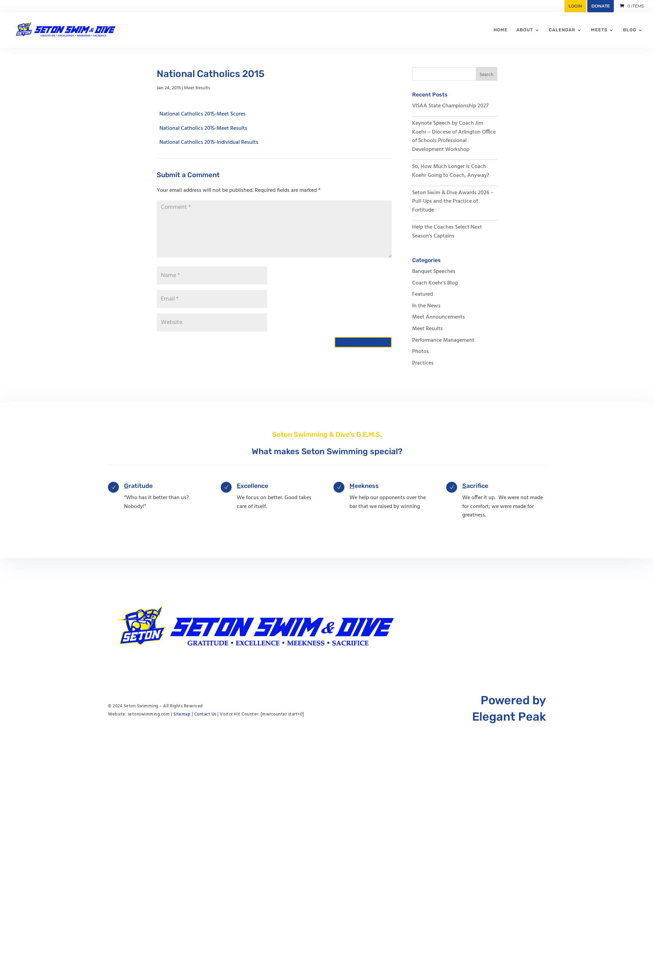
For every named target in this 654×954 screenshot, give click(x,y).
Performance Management (443, 340)
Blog (629, 30)
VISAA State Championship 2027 (450, 106)
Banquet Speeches (433, 271)
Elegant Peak (509, 717)
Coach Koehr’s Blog (435, 283)
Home (501, 30)
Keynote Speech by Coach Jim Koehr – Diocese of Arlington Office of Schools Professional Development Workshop (454, 136)
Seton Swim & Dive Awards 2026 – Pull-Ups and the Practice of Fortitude (453, 201)
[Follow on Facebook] (526, 626)
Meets (599, 30)
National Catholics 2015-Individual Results (208, 142)
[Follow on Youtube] (513, 626)
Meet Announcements (438, 317)
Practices (423, 363)
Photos (420, 351)
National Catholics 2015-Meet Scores (202, 114)
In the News (426, 306)
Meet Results (197, 88)
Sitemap (182, 714)
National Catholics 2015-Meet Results (203, 128)
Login (575, 6)
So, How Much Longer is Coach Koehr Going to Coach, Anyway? (450, 171)
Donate (600, 6)
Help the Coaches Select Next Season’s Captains (447, 232)
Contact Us (205, 714)
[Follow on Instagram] (540, 626)
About (524, 30)
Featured (422, 294)
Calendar (562, 30)
